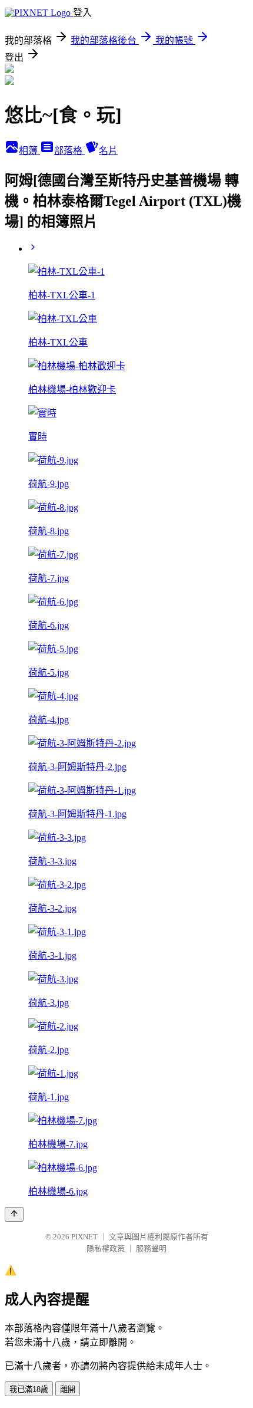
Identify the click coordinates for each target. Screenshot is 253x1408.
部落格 (69, 151)
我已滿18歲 (28, 1389)
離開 (67, 1389)
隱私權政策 (105, 1248)
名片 (108, 151)
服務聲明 (151, 1248)
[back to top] (14, 1214)
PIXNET (84, 1236)
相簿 (29, 151)
